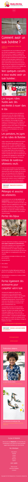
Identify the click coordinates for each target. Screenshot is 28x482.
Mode (17, 46)
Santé (14, 460)
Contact (14, 470)
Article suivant (14, 341)
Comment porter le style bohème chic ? (15, 323)
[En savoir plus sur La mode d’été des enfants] (14, 366)
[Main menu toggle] (13, 10)
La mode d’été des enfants (9, 382)
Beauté (16, 423)
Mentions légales (14, 468)
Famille (14, 453)
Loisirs (14, 455)
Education (14, 451)
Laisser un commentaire (8, 46)
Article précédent (14, 337)
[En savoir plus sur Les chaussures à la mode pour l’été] (14, 403)
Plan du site (14, 466)
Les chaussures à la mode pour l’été (11, 421)
